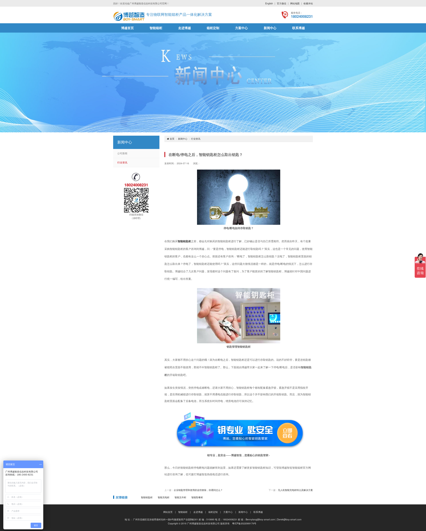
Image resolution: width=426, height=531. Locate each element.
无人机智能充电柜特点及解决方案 (295, 490)
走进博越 (184, 28)
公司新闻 (122, 153)
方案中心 (241, 28)
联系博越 (298, 28)
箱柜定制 (213, 28)
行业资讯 (122, 162)
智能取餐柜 (197, 497)
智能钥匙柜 (184, 241)
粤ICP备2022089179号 (244, 523)
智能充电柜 (163, 497)
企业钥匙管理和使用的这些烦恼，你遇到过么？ (198, 490)
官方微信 (281, 3)
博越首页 (127, 28)
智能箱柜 (156, 28)
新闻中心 (270, 28)
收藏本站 (308, 3)
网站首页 (168, 512)
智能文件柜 (180, 497)
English (269, 3)
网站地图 (295, 3)
